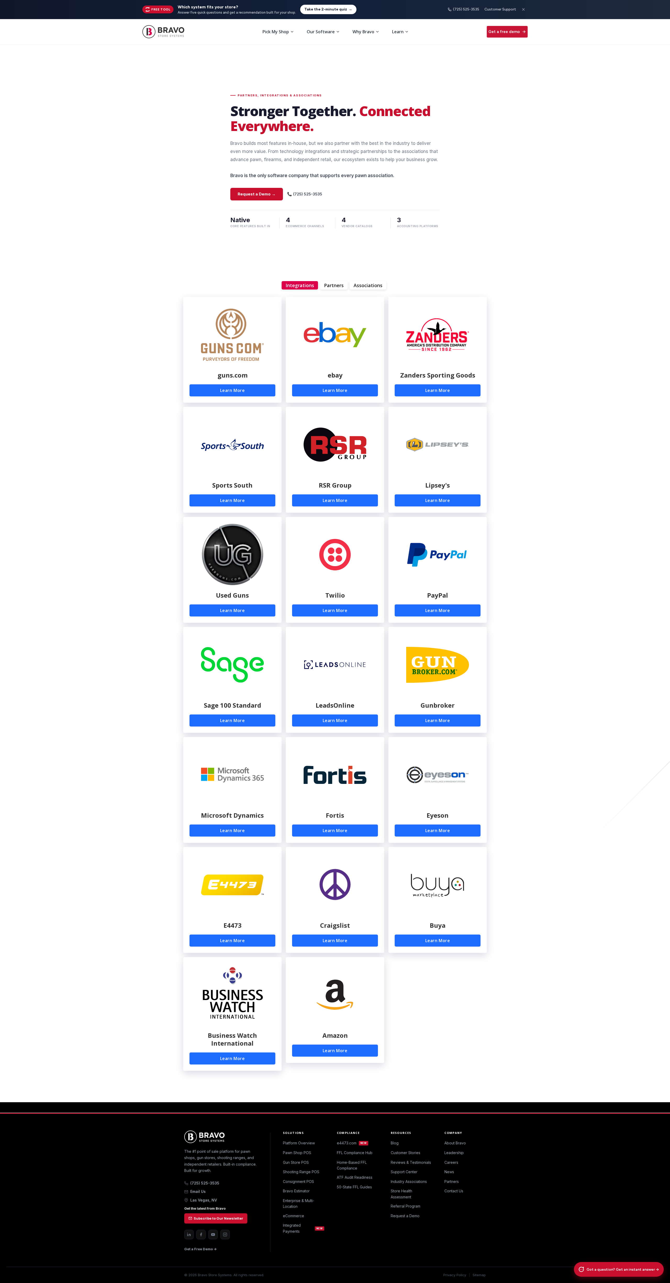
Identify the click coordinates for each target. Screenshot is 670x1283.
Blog (395, 1143)
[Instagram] (225, 1234)
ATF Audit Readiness (354, 1177)
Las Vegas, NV (203, 1200)
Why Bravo (363, 32)
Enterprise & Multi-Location (298, 1203)
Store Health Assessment (401, 1194)
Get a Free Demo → (200, 1249)
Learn (398, 32)
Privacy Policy (454, 1275)
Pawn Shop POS (297, 1152)
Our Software (321, 32)
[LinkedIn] (189, 1234)
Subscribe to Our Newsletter (218, 1218)
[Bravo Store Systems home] (221, 1137)
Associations (368, 285)
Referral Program (405, 1206)
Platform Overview (299, 1143)
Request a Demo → (257, 194)
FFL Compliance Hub (354, 1152)
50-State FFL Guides (354, 1187)
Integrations (300, 285)
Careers (451, 1162)
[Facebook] (201, 1234)
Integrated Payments (303, 1228)
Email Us (198, 1191)
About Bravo (455, 1143)
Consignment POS (298, 1181)
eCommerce (293, 1216)
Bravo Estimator (296, 1191)
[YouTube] (213, 1234)
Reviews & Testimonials (411, 1162)
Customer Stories (405, 1152)
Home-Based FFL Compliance (352, 1165)
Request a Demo (405, 1216)
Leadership (454, 1152)
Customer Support (500, 9)
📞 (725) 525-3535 (304, 194)
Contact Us (453, 1191)
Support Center (404, 1172)
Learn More (232, 390)
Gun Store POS (296, 1162)
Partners (334, 285)
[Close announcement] (523, 9)
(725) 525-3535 (466, 9)
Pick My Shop (276, 32)
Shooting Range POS (301, 1172)
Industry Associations (409, 1181)
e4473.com (352, 1143)
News (449, 1172)
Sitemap (479, 1275)
